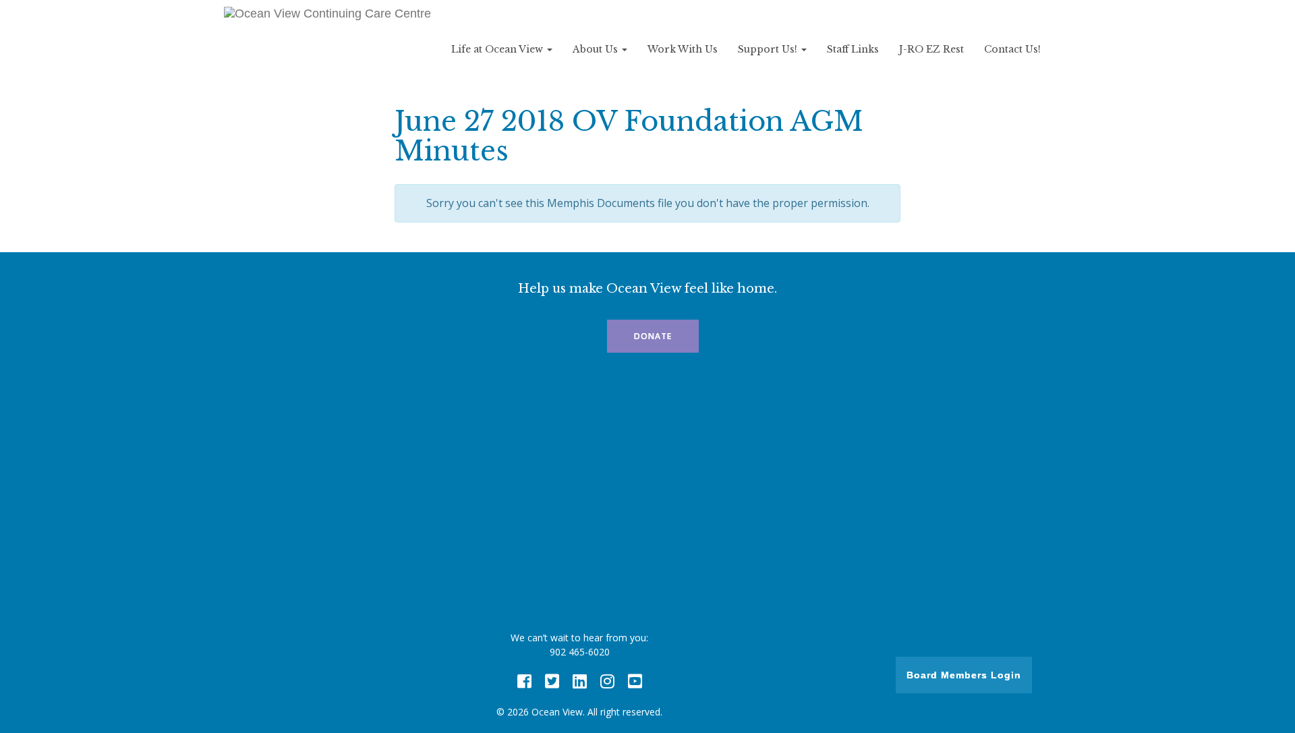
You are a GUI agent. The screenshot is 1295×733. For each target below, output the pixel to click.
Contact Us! (1012, 49)
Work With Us (683, 49)
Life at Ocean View (498, 49)
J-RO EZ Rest (931, 49)
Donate (653, 336)
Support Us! (769, 49)
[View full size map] (647, 495)
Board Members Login (963, 675)
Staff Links (853, 49)
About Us (597, 49)
